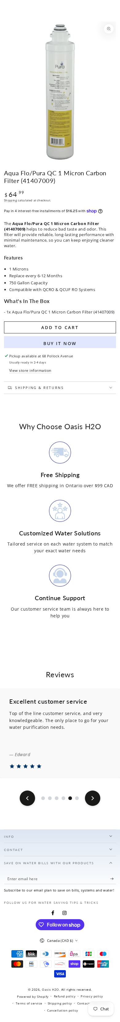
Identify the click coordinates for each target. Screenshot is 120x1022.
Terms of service (29, 1003)
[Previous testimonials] (27, 798)
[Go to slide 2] (50, 798)
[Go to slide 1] (43, 798)
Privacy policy (92, 996)
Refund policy (65, 996)
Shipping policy (60, 1003)
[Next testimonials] (92, 798)
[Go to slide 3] (56, 798)
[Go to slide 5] (70, 798)
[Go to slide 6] (77, 798)
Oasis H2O (50, 989)
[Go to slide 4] (63, 798)
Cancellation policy (62, 1010)
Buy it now (60, 343)
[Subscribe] (113, 878)
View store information (30, 370)
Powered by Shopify (32, 996)
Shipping (10, 200)
